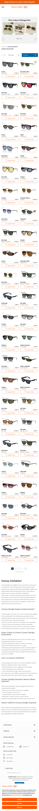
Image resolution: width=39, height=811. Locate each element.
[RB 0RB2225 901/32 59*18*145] (29, 317)
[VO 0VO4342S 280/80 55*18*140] (10, 464)
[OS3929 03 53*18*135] (29, 127)
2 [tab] (18, 38)
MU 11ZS (3, 430)
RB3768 (4, 514)
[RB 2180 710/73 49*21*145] (29, 401)
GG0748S (4, 72)
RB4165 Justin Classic (24, 304)
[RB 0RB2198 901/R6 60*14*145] (10, 169)
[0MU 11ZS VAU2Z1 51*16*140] (10, 422)
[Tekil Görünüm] (1, 55)
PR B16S (22, 535)
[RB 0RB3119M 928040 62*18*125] (10, 106)
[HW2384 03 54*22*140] (29, 148)
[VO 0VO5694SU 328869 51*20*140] (10, 380)
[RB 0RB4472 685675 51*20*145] (10, 527)
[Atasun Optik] (19, 7)
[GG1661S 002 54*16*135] (10, 254)
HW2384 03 (23, 156)
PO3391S (22, 493)
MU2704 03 (4, 156)
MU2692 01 (4, 219)
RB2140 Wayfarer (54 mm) (25, 282)
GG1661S (3, 261)
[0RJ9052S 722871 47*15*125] (29, 64)
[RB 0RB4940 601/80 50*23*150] (10, 85)
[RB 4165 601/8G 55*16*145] (29, 296)
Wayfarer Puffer (5, 93)
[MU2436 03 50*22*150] (10, 296)
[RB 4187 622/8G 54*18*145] (29, 422)
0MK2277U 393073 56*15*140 (25, 261)
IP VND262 (25, 388)
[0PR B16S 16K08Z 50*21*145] (29, 527)
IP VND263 (6, 556)
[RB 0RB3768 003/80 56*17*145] (10, 506)
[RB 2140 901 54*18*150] (29, 275)
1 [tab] (17, 38)
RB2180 (23, 409)
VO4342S (4, 472)
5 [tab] (20, 38)
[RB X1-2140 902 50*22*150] (29, 443)
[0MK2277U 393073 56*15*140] (29, 254)
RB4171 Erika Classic (5, 367)
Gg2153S (3, 135)
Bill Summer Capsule (5, 177)
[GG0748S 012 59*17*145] (10, 64)
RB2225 (23, 324)
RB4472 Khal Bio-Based (25, 514)
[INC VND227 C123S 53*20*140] (29, 548)
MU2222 (23, 472)
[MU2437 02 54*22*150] (10, 443)
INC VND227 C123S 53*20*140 (25, 556)
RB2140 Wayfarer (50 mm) (6, 240)
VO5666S (4, 324)
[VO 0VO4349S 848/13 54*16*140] (10, 190)
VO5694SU (4, 388)
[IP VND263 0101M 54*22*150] (10, 548)
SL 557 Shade (25, 367)
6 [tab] (21, 38)
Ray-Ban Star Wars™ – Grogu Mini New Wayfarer (25, 72)
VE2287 (23, 219)
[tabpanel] (8, 29)
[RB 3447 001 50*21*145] (10, 275)
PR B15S (22, 240)
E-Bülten (9, 768)
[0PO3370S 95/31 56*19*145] (10, 338)
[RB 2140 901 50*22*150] (10, 233)
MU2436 (4, 304)
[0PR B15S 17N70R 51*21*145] (29, 233)
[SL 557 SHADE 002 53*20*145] (29, 359)
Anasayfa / (4, 46)
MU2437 (4, 451)
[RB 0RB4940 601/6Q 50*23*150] (29, 85)
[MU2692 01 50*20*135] (10, 211)
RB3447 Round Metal (5, 282)
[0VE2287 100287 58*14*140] (29, 211)
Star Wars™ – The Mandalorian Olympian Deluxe (6, 114)
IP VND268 (25, 346)
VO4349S (4, 198)
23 (25, 568)
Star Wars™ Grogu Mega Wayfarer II (23, 114)
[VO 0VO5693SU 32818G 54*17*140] (10, 485)
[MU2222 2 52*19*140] (29, 464)
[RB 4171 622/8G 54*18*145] (10, 359)
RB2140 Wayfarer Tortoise (25, 451)
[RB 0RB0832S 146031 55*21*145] (29, 106)
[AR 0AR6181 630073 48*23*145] (29, 190)
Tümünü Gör (19, 571)
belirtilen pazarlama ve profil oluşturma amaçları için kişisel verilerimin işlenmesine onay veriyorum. (20, 778)
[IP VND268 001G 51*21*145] (29, 338)
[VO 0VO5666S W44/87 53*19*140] (10, 317)
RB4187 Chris (24, 430)
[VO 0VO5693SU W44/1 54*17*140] (29, 169)
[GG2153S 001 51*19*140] (10, 127)
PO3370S (4, 346)
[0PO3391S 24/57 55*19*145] (29, 485)
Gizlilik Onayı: (12, 776)
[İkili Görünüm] (4, 55)
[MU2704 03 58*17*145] (10, 148)
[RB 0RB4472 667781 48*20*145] (29, 506)
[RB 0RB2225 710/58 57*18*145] (10, 401)
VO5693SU (23, 177)
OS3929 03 (23, 135)
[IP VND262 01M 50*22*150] (29, 380)
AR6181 (25, 198)
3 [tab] (19, 38)
